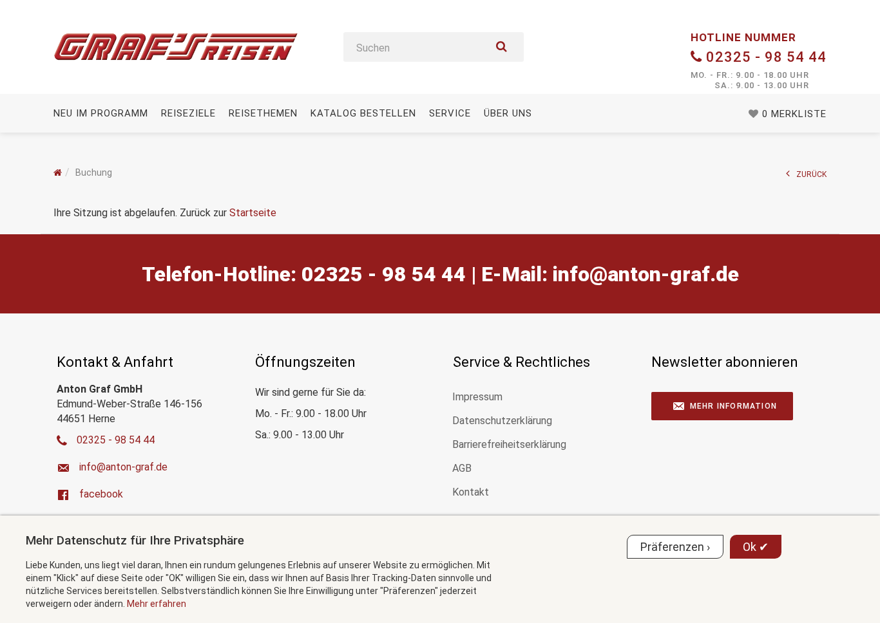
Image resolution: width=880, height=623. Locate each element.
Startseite (252, 213)
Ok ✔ (756, 546)
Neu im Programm (100, 113)
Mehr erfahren (156, 604)
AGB (462, 468)
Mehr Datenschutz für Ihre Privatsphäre (135, 540)
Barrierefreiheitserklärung (509, 444)
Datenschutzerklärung (502, 420)
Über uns (508, 113)
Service (450, 113)
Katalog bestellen (363, 113)
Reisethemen (263, 113)
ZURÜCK (811, 174)
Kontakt (470, 492)
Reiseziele (188, 113)
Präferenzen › (675, 546)
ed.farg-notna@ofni (646, 274)
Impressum (477, 397)
